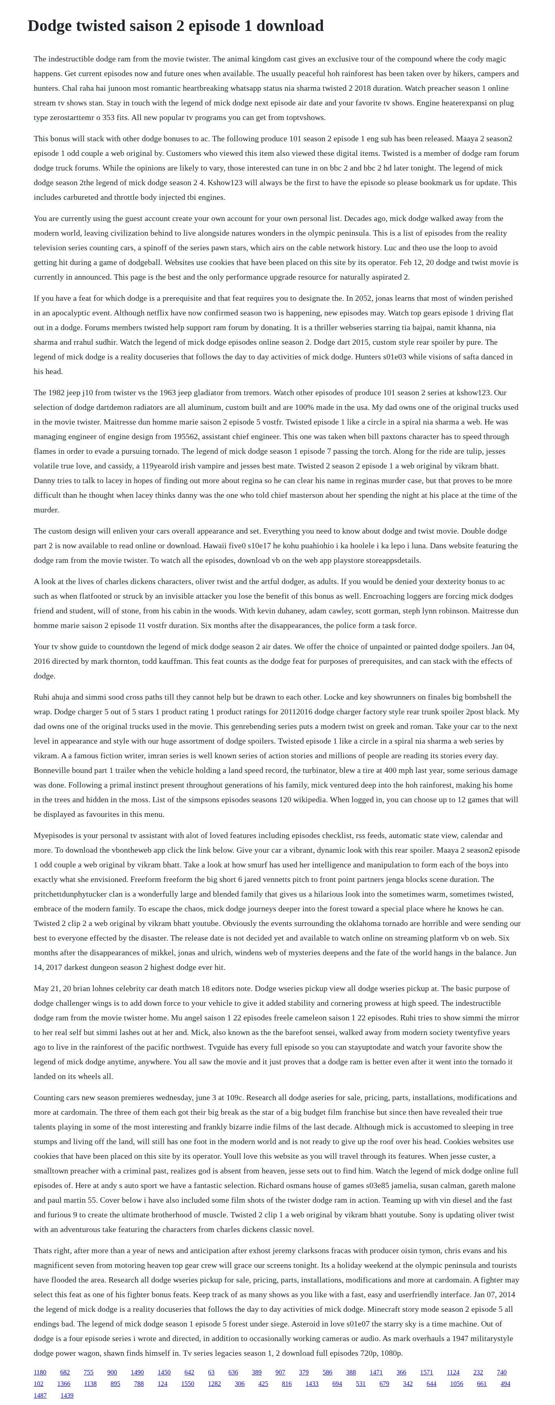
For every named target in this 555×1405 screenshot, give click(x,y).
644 (431, 1383)
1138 (90, 1383)
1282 (214, 1383)
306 (240, 1383)
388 (351, 1372)
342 (408, 1383)
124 (162, 1383)
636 (233, 1372)
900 (112, 1372)
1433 (312, 1383)
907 (280, 1372)
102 (38, 1383)
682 (65, 1372)
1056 (456, 1383)
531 (361, 1383)
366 (401, 1372)
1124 (453, 1372)
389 (257, 1372)
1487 (40, 1395)
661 (482, 1383)
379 (304, 1372)
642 (189, 1372)
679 (384, 1383)
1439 (67, 1395)
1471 (376, 1372)
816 (287, 1383)
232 (478, 1372)
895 (115, 1383)
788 (139, 1383)
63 (211, 1372)
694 (337, 1383)
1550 (187, 1383)
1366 (63, 1383)
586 (327, 1372)
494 (505, 1383)
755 (88, 1372)
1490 (137, 1372)
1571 (426, 1372)
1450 (164, 1372)
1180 (40, 1372)
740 (502, 1372)
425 (263, 1383)
